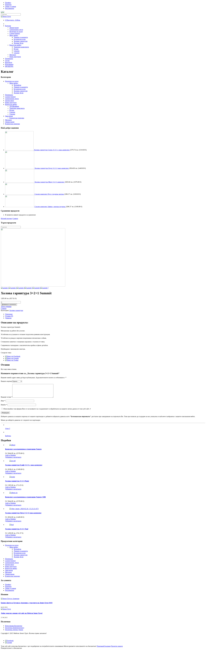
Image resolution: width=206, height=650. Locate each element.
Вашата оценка (6, 381)
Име (3, 401)
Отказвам (107, 646)
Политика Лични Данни (14, 630)
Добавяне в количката (9, 304)
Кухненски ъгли (20, 39)
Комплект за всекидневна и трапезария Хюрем (23, 449)
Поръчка (8, 4)
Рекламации (9, 8)
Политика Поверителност (14, 628)
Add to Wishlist (6, 306)
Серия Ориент (14, 33)
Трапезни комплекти (21, 47)
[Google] (8, 642)
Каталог (8, 26)
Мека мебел (13, 35)
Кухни (16, 49)
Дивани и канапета (21, 37)
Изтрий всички (6, 218)
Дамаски (8, 318)
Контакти (8, 62)
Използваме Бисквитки (13, 626)
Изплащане (9, 64)
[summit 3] (33, 286)
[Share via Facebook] (12, 356)
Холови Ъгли (18, 43)
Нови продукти (15, 57)
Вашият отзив (6, 397)
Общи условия (10, 6)
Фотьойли (17, 85)
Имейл (4, 405)
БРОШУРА (9, 66)
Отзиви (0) (9, 316)
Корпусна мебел (15, 45)
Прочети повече (117, 646)
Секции (16, 51)
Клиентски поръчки (16, 118)
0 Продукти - (12, 20)
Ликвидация (14, 28)
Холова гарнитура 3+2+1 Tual (16, 529)
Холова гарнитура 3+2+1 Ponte (17, 481)
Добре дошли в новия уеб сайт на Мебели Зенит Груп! (21, 613)
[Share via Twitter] (11, 360)
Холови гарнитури (20, 41)
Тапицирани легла (16, 30)
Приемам (100, 646)
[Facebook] (9, 641)
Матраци (12, 55)
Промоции (9, 59)
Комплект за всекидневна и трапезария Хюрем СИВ (25, 497)
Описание (9, 314)
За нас (7, 60)
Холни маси (9, 100)
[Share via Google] (12, 358)
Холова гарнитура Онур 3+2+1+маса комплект (23, 513)
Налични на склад (16, 31)
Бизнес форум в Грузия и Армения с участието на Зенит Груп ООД (26, 603)
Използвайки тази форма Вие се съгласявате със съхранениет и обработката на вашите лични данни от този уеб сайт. (47, 409)
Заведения (9, 116)
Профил (8, 3)
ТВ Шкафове (14, 106)
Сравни (15, 218)
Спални (16, 53)
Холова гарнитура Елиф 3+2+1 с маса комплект (23, 465)
